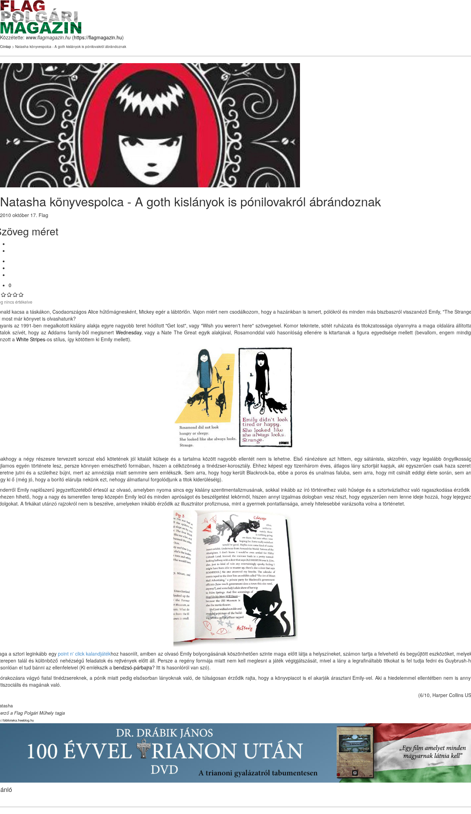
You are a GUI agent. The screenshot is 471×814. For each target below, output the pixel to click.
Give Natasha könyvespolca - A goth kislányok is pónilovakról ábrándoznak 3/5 (9, 294)
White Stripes (30, 339)
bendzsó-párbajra (132, 667)
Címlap (5, 46)
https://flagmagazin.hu (98, 37)
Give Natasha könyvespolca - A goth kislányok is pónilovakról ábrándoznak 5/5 (21, 294)
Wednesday (128, 332)
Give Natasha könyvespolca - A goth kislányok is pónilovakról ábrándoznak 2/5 (4, 294)
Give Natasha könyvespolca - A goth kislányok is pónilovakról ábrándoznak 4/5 (15, 294)
